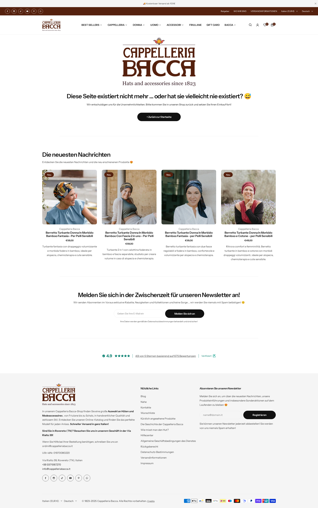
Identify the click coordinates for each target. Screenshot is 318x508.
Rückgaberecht (149, 446)
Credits (151, 501)
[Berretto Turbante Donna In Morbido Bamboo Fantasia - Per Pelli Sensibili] (69, 197)
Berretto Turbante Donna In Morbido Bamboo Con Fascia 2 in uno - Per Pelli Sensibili (129, 236)
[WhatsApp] (40, 11)
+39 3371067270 (51, 464)
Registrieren (259, 414)
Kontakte (146, 407)
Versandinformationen (154, 457)
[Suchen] (250, 25)
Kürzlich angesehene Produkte (158, 418)
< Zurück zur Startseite (159, 116)
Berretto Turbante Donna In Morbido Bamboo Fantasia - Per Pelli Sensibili (69, 234)
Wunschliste (148, 413)
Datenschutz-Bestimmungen (157, 452)
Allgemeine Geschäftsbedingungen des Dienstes (168, 440)
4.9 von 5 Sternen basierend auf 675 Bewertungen (165, 356)
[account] (257, 25)
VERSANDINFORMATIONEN (264, 11)
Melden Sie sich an (184, 313)
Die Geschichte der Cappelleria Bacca (162, 424)
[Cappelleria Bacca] (51, 25)
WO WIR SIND (240, 11)
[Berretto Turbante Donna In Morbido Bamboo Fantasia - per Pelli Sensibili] (188, 197)
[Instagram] (14, 11)
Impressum (147, 463)
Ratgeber (225, 11)
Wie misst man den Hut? (155, 429)
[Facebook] (7, 11)
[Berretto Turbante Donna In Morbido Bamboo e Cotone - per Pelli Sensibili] (248, 197)
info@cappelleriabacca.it (56, 468)
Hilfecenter (147, 435)
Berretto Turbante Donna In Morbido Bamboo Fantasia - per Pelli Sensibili (189, 234)
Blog (143, 396)
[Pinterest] (33, 11)
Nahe (144, 401)
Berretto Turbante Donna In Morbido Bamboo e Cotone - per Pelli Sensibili (248, 234)
